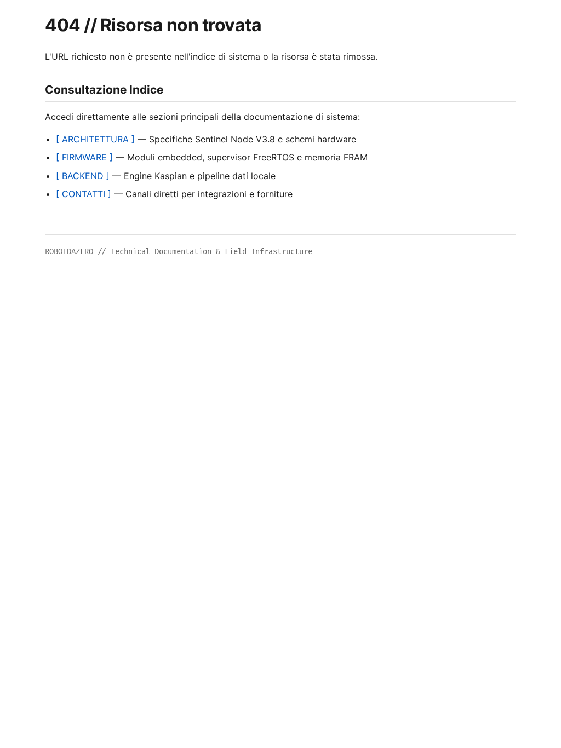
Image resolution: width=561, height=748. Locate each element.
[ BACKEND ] (83, 175)
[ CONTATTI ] (83, 193)
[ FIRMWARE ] (84, 157)
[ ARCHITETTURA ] (95, 139)
